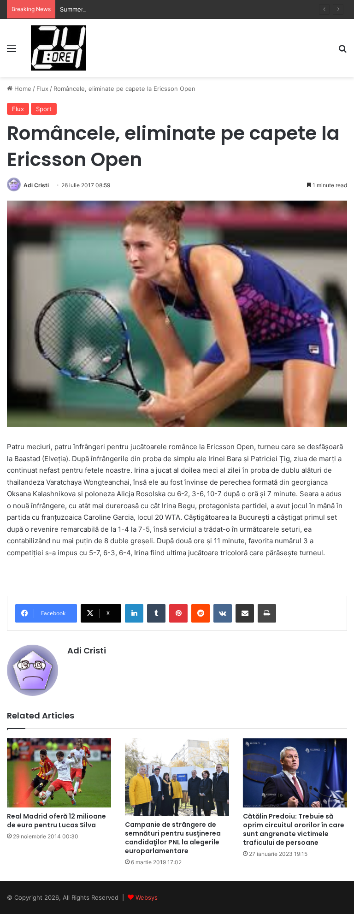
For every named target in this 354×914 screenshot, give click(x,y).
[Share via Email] (245, 613)
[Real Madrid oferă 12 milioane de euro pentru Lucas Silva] (59, 773)
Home (21, 88)
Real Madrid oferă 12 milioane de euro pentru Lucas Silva (56, 821)
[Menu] (11, 51)
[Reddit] (200, 613)
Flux (42, 88)
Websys (147, 897)
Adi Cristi (36, 185)
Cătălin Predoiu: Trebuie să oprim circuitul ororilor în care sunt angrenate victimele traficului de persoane (293, 829)
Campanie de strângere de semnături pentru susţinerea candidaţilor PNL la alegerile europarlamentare (173, 837)
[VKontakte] (222, 613)
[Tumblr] (156, 613)
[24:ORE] (58, 48)
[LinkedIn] (134, 613)
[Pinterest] (178, 613)
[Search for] (342, 51)
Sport (44, 109)
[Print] (267, 613)
